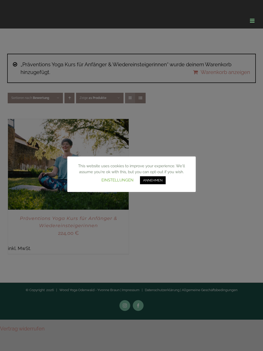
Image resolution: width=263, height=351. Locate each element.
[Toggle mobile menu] (252, 20)
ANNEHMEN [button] (153, 180)
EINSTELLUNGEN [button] (117, 180)
